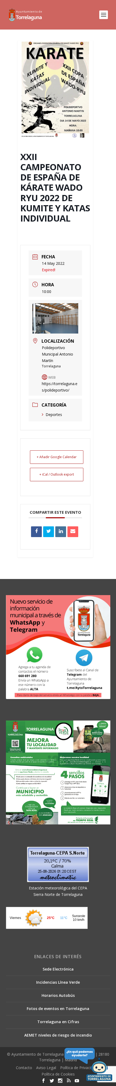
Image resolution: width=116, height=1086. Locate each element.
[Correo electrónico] (72, 531)
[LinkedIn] (60, 531)
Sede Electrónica (58, 969)
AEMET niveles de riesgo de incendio (58, 1035)
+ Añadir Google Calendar (57, 457)
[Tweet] (48, 531)
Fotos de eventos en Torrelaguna (58, 1008)
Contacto (24, 1067)
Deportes (54, 414)
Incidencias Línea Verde (58, 982)
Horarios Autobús (58, 995)
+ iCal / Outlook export (56, 474)
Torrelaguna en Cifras (58, 1021)
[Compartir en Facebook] (36, 531)
